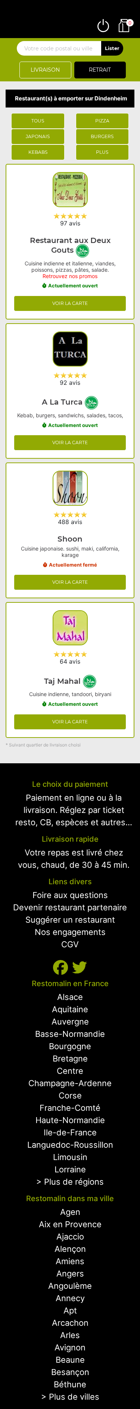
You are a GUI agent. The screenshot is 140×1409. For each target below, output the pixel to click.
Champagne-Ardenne (70, 1083)
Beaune (70, 1360)
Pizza (102, 121)
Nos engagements (70, 932)
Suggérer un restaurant (70, 920)
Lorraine (70, 1169)
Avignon (70, 1347)
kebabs (37, 152)
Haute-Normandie (70, 1120)
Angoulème (70, 1286)
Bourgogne (70, 1046)
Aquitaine (70, 1009)
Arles (70, 1335)
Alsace (70, 997)
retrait (100, 69)
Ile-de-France (70, 1132)
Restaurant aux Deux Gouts (70, 245)
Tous (37, 121)
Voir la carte (70, 303)
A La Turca (63, 402)
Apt (70, 1310)
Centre (70, 1071)
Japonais (38, 136)
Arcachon (70, 1323)
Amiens (70, 1261)
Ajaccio (70, 1236)
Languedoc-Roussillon (70, 1145)
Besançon (70, 1372)
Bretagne (70, 1058)
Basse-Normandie (70, 1034)
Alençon (70, 1249)
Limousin (70, 1157)
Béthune (70, 1384)
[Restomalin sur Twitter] (79, 967)
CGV (70, 944)
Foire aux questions (70, 895)
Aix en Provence (70, 1224)
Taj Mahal (63, 681)
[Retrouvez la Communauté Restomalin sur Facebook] (62, 967)
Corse (70, 1095)
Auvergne (70, 1021)
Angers (70, 1273)
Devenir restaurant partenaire (70, 907)
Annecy (70, 1298)
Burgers (102, 136)
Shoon (70, 538)
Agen (70, 1212)
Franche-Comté (70, 1108)
